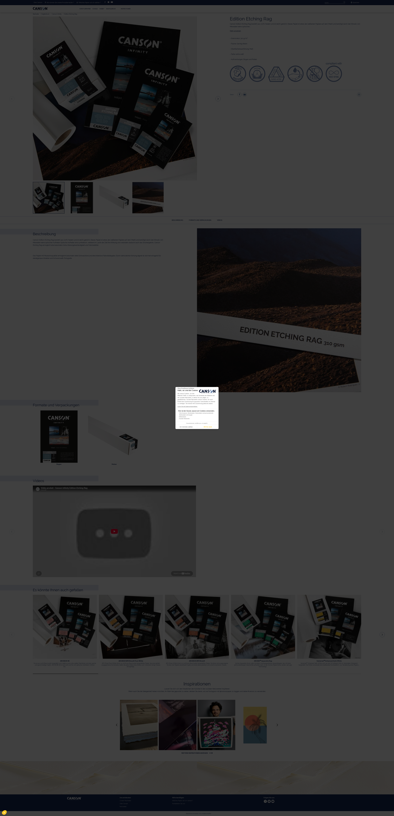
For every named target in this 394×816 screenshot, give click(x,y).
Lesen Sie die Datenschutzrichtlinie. (188, 406)
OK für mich (208, 427)
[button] (4, 812)
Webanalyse (182, 417)
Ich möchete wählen (186, 427)
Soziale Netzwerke (184, 418)
